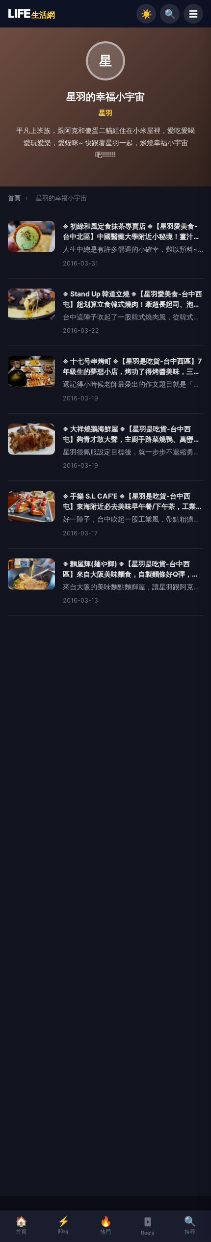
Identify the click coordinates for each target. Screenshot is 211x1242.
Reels (148, 1232)
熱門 (106, 1225)
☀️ (146, 13)
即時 (63, 1225)
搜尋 (190, 1225)
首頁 (14, 198)
